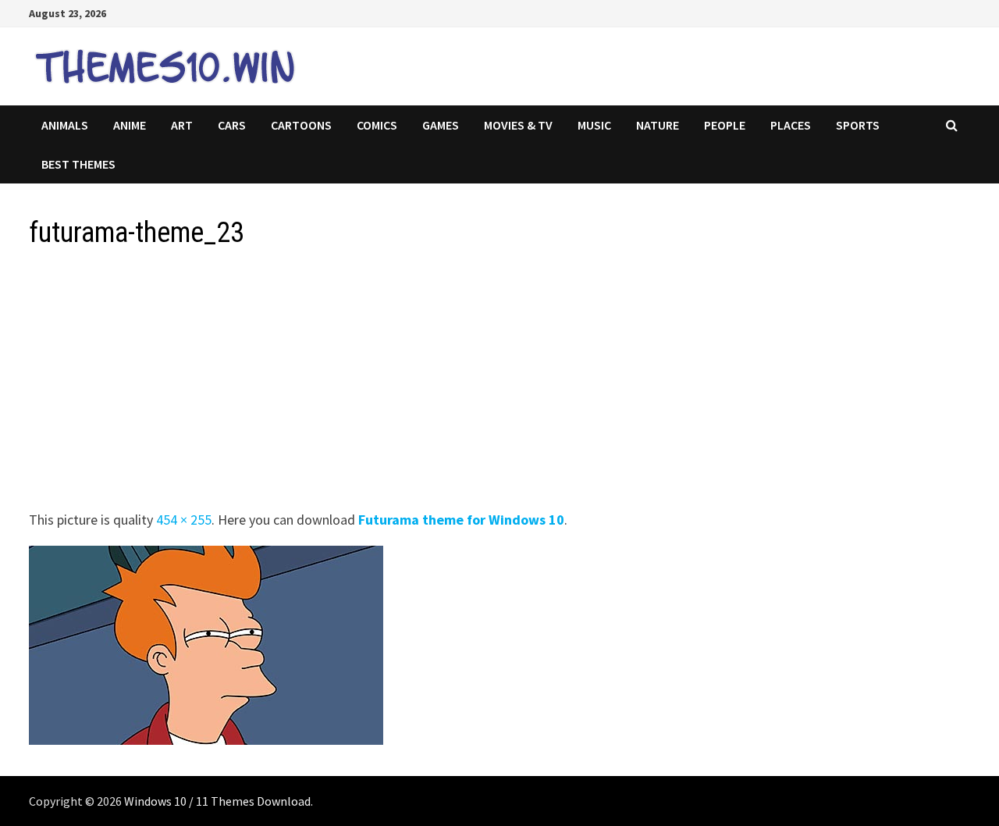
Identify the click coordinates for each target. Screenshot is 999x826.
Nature (657, 125)
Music (594, 125)
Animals (64, 125)
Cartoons (301, 125)
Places (790, 125)
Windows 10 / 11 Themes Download (217, 801)
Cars (232, 125)
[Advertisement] (497, 384)
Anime (129, 125)
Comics (377, 125)
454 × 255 (184, 520)
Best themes (78, 164)
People (724, 125)
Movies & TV (518, 125)
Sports (858, 125)
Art (182, 125)
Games (440, 125)
